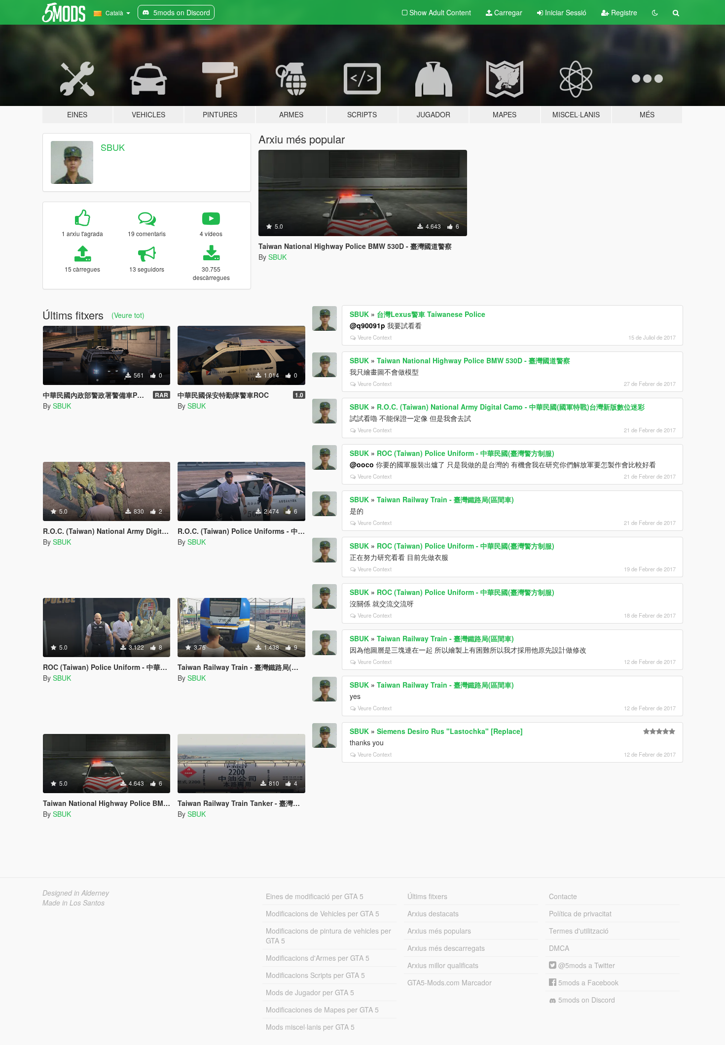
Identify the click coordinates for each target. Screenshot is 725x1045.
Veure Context (375, 337)
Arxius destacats (433, 913)
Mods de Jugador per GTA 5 (310, 992)
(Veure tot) (128, 315)
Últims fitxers (427, 896)
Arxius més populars (439, 931)
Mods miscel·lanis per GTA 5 (310, 1027)
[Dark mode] (655, 12)
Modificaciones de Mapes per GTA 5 (322, 1009)
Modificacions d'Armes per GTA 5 (317, 958)
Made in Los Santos (73, 902)
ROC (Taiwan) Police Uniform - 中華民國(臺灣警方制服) (465, 453)
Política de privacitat (580, 913)
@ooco (362, 464)
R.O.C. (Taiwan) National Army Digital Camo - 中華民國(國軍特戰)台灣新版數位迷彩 (511, 407)
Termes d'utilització (579, 931)
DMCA (559, 948)
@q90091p (367, 325)
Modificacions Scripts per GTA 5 (315, 975)
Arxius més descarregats (446, 948)
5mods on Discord (585, 1000)
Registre (623, 12)
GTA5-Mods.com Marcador (449, 982)
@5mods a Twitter (585, 965)
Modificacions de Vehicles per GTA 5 (322, 913)
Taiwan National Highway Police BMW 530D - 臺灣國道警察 (473, 360)
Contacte (563, 896)
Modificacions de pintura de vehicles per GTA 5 (328, 935)
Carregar (507, 12)
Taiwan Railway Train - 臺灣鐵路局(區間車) (445, 499)
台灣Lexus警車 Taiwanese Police (431, 314)
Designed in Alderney (75, 893)
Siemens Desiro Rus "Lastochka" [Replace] (450, 731)
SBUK (113, 146)
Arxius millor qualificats (442, 965)
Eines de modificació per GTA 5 (314, 896)
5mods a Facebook (587, 982)
